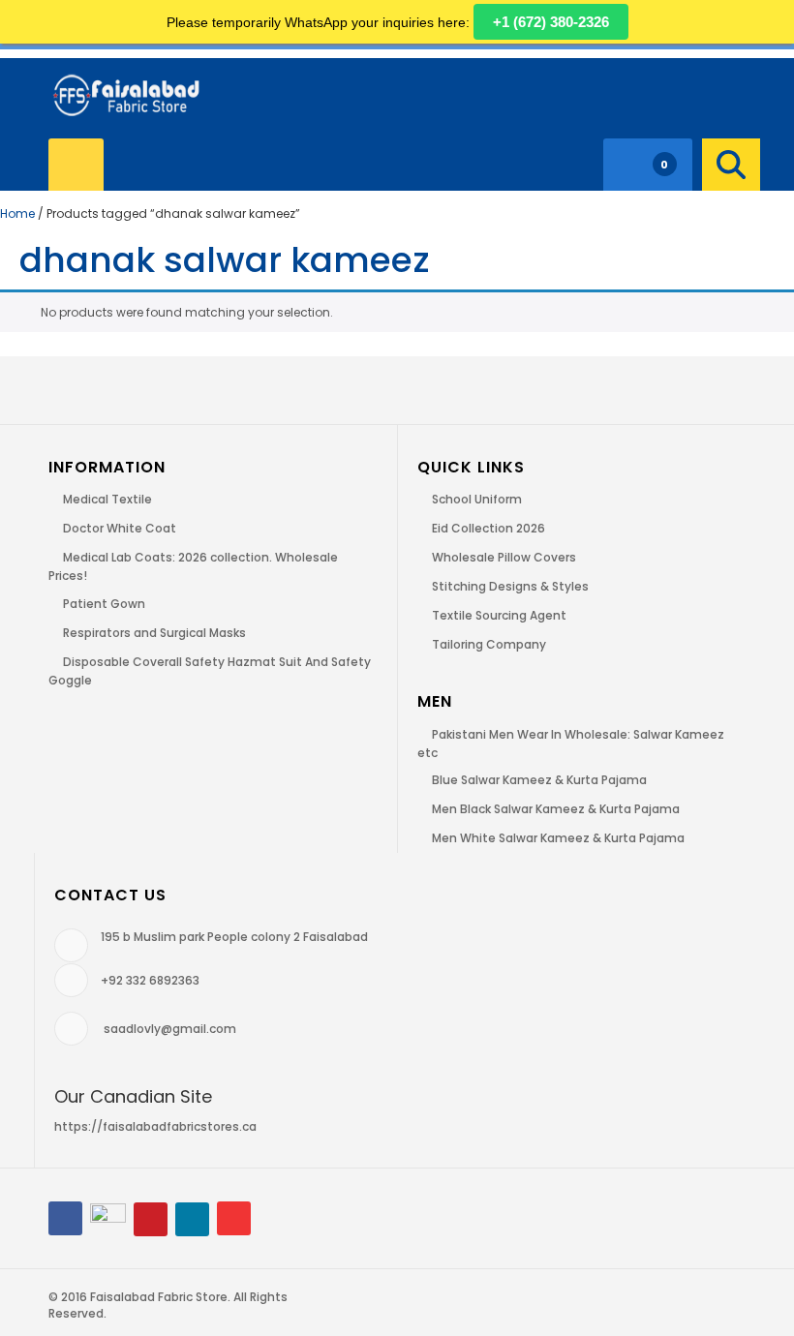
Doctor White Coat (119, 528)
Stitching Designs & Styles (510, 586)
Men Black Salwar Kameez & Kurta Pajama (556, 809)
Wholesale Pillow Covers (504, 557)
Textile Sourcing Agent (499, 615)
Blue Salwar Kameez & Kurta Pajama (539, 780)
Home (17, 213)
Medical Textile (107, 499)
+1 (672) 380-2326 (551, 22)
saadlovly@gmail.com (170, 1028)
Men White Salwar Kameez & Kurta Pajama (558, 838)
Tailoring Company (489, 644)
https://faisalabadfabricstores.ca (155, 1126)
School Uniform (477, 499)
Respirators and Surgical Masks (154, 632)
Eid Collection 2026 (488, 528)
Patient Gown (104, 603)
